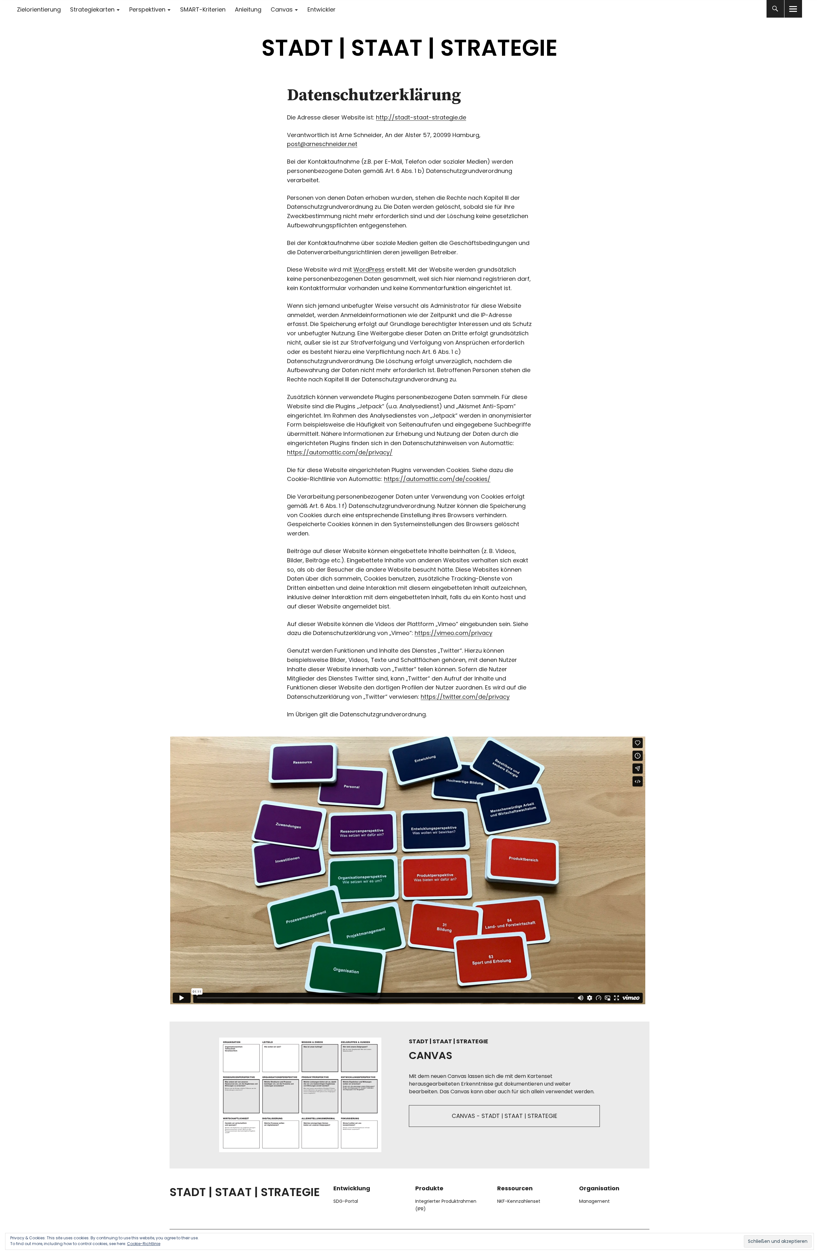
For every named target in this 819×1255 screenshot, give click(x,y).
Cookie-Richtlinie (143, 1243)
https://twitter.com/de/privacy (465, 697)
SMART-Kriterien (203, 9)
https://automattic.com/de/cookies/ (437, 479)
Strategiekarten (92, 9)
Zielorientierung (39, 9)
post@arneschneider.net (322, 144)
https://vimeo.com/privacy (453, 633)
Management (594, 1201)
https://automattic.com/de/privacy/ (340, 452)
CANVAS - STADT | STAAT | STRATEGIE (504, 1116)
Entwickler (321, 9)
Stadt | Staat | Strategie (409, 48)
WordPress (369, 269)
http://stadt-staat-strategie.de (421, 117)
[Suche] (775, 9)
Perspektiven (147, 9)
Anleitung (248, 9)
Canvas (282, 9)
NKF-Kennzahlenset (518, 1201)
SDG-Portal (345, 1201)
